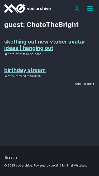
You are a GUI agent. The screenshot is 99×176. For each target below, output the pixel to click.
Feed (12, 158)
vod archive (39, 8)
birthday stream (25, 70)
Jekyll (55, 165)
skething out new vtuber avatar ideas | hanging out (44, 45)
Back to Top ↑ (85, 84)
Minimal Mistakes (74, 165)
